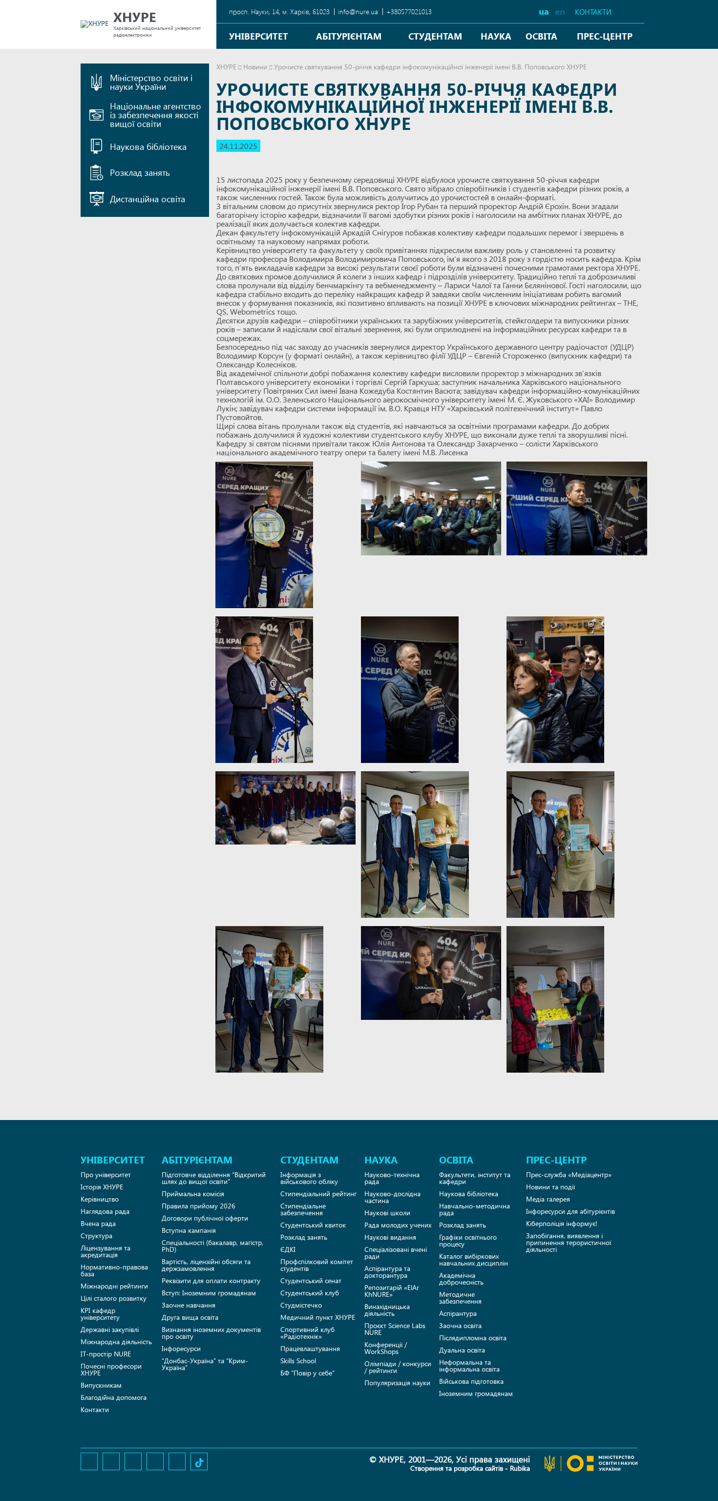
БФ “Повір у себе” (307, 1372)
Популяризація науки (397, 1382)
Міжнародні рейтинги (114, 1285)
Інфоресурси (181, 1348)
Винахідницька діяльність (387, 1310)
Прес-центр (605, 36)
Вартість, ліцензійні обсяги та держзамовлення (206, 1265)
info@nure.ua (358, 11)
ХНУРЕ (226, 66)
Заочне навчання (188, 1305)
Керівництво (100, 1199)
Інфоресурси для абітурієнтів (570, 1211)
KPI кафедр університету (100, 1314)
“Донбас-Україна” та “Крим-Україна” (205, 1364)
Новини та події (550, 1186)
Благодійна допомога (114, 1397)
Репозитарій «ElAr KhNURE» (391, 1291)
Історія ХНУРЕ (102, 1186)
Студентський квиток (313, 1224)
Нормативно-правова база (114, 1270)
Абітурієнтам (348, 36)
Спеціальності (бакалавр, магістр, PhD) (212, 1246)
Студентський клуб (309, 1292)
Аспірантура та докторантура (387, 1272)
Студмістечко (301, 1305)
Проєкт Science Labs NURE (394, 1329)
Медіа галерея (548, 1199)
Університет (258, 36)
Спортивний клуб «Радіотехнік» (307, 1333)
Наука (496, 36)
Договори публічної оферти (205, 1218)
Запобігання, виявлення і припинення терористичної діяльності (568, 1242)
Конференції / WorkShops (385, 1348)
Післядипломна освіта (473, 1337)
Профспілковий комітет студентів (316, 1265)
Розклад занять (303, 1237)
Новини (255, 66)
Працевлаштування (310, 1348)
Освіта (541, 36)
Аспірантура (458, 1313)
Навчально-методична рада (474, 1209)
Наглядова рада (105, 1211)
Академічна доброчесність (461, 1278)
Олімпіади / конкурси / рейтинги (397, 1367)
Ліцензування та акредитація (105, 1251)
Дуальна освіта (462, 1349)
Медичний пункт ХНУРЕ (317, 1317)
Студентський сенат (310, 1280)
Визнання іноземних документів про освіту (211, 1333)
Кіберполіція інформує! (561, 1223)
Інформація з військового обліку (309, 1178)
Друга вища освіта (190, 1317)
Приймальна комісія (193, 1193)
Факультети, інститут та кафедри (474, 1178)
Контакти (593, 12)
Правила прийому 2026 (198, 1205)
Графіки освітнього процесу (468, 1240)
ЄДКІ (288, 1249)
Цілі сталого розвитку (114, 1298)
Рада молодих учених (397, 1224)
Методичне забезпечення (460, 1298)
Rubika (520, 1468)
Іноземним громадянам (476, 1393)
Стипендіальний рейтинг (318, 1193)
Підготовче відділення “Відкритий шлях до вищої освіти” (214, 1178)
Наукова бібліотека (468, 1193)
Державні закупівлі (110, 1329)
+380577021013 (409, 11)
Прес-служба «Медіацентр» (569, 1174)
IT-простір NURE (106, 1353)
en (560, 11)
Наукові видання (390, 1237)
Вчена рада (98, 1223)
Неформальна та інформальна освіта (469, 1365)
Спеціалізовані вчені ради (395, 1253)
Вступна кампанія (189, 1230)
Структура (96, 1235)
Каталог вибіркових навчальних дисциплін (473, 1259)
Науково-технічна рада (392, 1178)
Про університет (106, 1174)
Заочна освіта (460, 1325)
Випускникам (101, 1385)
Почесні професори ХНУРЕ (111, 1369)
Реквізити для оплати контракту (211, 1280)
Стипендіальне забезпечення (303, 1209)
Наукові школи (387, 1212)
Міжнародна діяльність (116, 1341)
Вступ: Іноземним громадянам (209, 1292)
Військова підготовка (471, 1381)
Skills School (298, 1360)
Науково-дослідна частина (392, 1197)
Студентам (435, 36)
